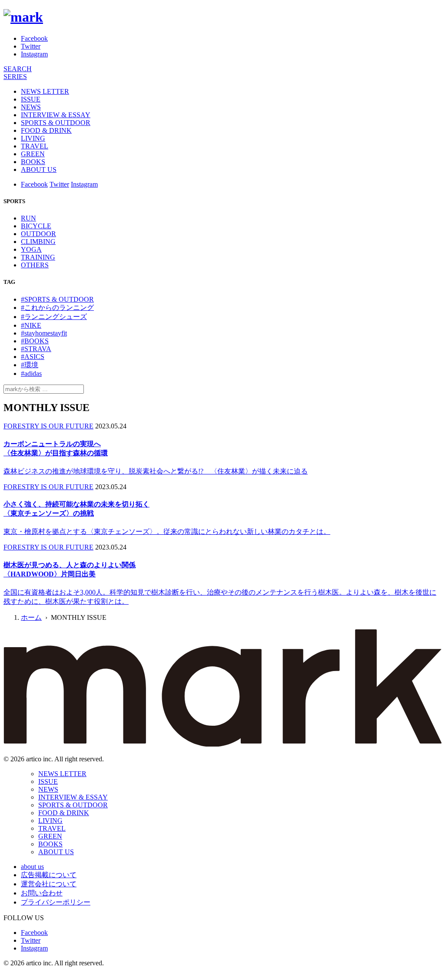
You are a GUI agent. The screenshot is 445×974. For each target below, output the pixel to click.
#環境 (29, 365)
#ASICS (32, 356)
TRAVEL (34, 146)
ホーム (31, 617)
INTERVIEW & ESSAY (55, 114)
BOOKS (33, 161)
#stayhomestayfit (44, 333)
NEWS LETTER (45, 91)
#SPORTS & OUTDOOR (57, 299)
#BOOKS (35, 341)
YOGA (31, 249)
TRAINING (38, 257)
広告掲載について (48, 875)
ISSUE (30, 99)
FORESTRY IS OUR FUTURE (48, 426)
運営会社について (48, 884)
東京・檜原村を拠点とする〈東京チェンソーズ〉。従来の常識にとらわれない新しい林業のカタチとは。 (166, 531)
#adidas (31, 373)
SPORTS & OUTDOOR (55, 122)
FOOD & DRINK (46, 130)
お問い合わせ (42, 893)
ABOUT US (38, 169)
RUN (28, 218)
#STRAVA (36, 348)
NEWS (31, 107)
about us (32, 866)
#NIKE (31, 325)
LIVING (33, 138)
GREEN (33, 154)
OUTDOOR (38, 233)
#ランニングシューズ (54, 316)
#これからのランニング (57, 307)
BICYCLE (36, 226)
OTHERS (35, 265)
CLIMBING (38, 241)
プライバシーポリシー (55, 902)
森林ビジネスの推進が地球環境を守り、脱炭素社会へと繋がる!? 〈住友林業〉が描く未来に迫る (155, 471)
